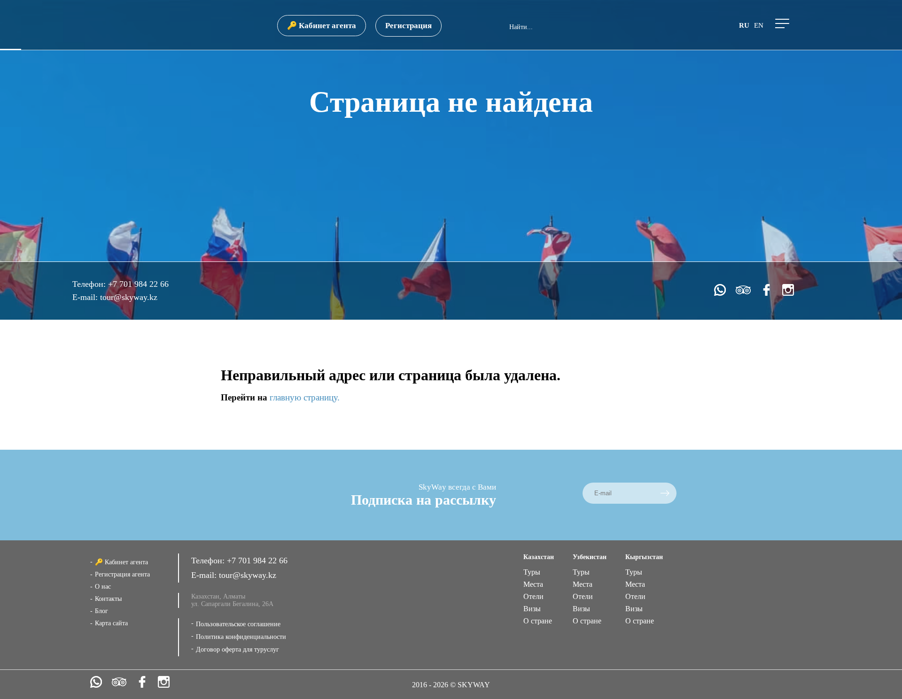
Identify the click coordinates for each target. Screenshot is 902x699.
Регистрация (408, 25)
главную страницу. (305, 397)
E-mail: (86, 297)
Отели (533, 596)
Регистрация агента (122, 574)
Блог (101, 611)
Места (533, 584)
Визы (532, 609)
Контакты (108, 598)
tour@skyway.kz (128, 297)
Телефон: (90, 284)
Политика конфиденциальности (241, 636)
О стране (537, 621)
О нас (103, 586)
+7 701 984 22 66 (138, 284)
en (758, 25)
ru (744, 25)
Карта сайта (111, 623)
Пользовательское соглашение (238, 624)
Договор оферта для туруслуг (237, 649)
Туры (531, 572)
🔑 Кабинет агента (321, 25)
